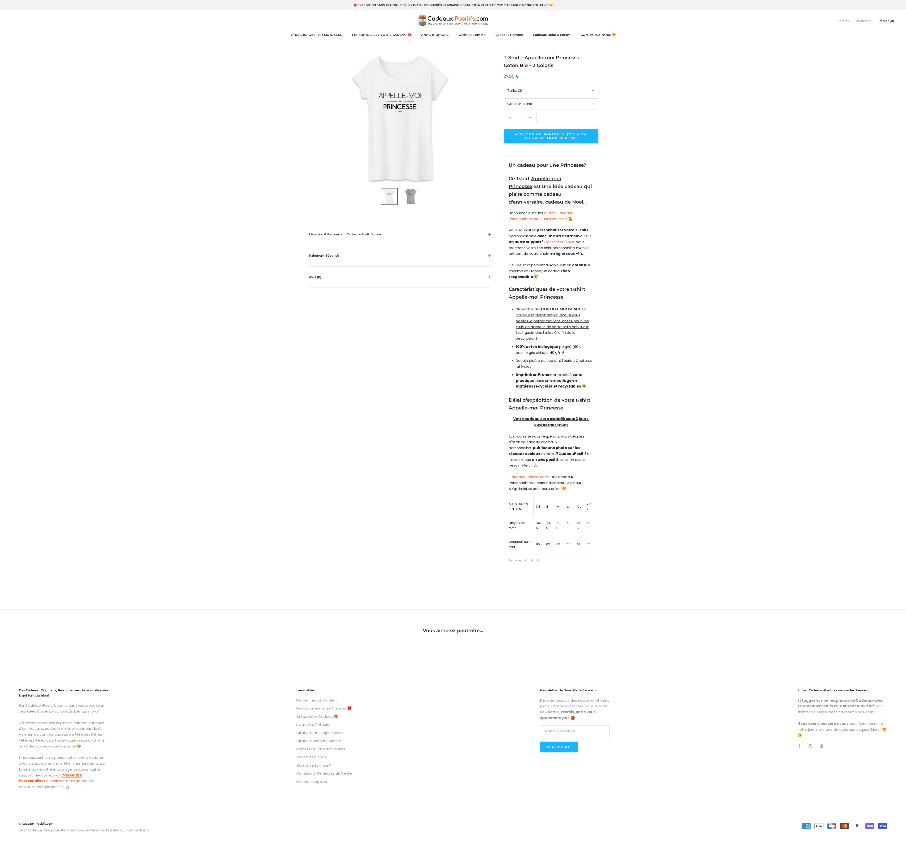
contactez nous (66, 780)
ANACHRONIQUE (435, 35)
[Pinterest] (538, 560)
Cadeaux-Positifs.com (528, 476)
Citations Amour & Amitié (318, 740)
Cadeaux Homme (509, 35)
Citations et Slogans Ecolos (320, 732)
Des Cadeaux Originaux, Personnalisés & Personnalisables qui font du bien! (84, 830)
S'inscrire (559, 747)
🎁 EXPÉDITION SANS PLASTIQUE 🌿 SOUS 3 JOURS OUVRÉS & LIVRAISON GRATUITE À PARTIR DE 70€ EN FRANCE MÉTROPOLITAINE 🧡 (453, 5)
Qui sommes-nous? (313, 765)
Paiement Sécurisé (324, 255)
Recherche (863, 20)
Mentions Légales (311, 781)
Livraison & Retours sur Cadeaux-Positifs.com (345, 234)
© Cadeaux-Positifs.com (36, 823)
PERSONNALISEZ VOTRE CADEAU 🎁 (381, 35)
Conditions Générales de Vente (324, 773)
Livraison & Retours (312, 724)
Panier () (886, 20)
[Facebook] (525, 560)
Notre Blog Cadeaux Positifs (320, 749)
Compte (843, 20)
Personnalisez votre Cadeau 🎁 (324, 708)
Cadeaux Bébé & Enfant (552, 35)
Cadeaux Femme (472, 35)
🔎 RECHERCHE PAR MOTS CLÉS (316, 35)
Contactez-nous (559, 241)
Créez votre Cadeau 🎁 (317, 716)
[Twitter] (531, 560)
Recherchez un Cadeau (317, 700)
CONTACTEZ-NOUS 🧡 (598, 35)
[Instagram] (810, 746)
